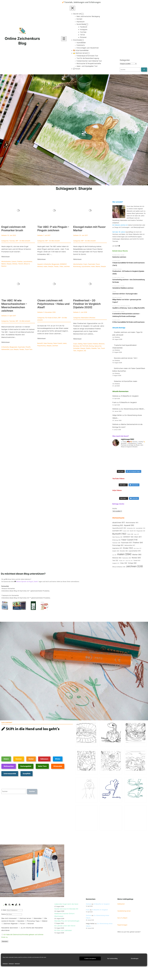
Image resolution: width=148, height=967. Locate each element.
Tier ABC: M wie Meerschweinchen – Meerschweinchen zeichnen (14, 305)
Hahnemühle (5, 349)
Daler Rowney (48, 343)
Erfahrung (116, 540)
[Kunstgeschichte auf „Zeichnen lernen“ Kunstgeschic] (117, 465)
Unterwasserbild (10, 773)
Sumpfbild (26, 773)
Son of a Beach (122, 918)
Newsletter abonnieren (9, 928)
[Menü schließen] (72, 8)
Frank (114, 402)
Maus (86, 801)
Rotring (91, 346)
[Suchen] (144, 69)
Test (98, 348)
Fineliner (19, 261)
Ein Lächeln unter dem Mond (64, 926)
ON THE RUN (84, 346)
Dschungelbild (25, 766)
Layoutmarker (27, 261)
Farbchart (116, 542)
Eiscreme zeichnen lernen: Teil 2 (125, 358)
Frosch (135, 801)
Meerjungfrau (86, 745)
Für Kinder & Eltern (51, 317)
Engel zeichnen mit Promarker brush (13, 228)
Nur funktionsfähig (112, 958)
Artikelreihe (47, 264)
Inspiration (117, 548)
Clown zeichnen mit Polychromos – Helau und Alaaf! (53, 304)
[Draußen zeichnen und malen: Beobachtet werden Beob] (140, 459)
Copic (85, 264)
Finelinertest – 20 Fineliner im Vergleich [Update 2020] (87, 304)
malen (45, 266)
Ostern (6, 759)
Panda (86, 773)
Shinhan (14, 264)
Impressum (5, 963)
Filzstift (28, 347)
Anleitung (117, 525)
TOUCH (20, 264)
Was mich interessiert (9, 918)
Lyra (11, 349)
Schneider (76, 348)
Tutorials (12, 241)
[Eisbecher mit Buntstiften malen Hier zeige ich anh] (117, 459)
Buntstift (40, 343)
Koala (135, 745)
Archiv (114, 508)
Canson (13, 261)
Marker (3, 264)
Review (136, 558)
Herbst (31, 759)
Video (61, 266)
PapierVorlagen (122, 925)
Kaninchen (86, 829)
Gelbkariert (121, 904)
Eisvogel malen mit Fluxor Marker (89, 228)
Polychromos (41, 345)
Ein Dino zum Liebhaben (63, 930)
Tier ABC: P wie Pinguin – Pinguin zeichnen (53, 228)
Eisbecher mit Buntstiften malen (125, 381)
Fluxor (98, 264)
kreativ (115, 551)
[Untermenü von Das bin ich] (82, 14)
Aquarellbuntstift (119, 528)
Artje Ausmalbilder (61, 899)
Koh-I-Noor (137, 548)
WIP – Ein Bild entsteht (23, 241)
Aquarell (40, 264)
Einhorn (135, 829)
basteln (126, 530)
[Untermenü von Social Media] (87, 24)
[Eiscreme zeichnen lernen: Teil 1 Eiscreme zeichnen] (129, 459)
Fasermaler (91, 264)
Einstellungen (134, 958)
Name (3, 914)
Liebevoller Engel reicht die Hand (66, 904)
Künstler (124, 551)
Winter (57, 759)
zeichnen (67, 266)
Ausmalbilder (140, 528)
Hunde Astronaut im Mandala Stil (66, 909)
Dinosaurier (111, 744)
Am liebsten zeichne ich (120, 225)
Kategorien (125, 60)
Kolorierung (77, 266)
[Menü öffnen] (64, 38)
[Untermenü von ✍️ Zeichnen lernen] (88, 53)
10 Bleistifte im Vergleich (130, 396)
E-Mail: (4, 910)
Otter (111, 773)
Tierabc (56, 266)
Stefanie (4, 235)
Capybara (135, 773)
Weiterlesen (5, 257)
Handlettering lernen (124, 911)
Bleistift (133, 530)
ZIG (85, 350)
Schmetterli (109, 801)
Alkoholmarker (6, 261)
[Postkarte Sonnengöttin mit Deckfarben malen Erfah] (140, 465)
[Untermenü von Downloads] (82, 40)
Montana (76, 346)
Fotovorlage (118, 545)
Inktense (40, 266)
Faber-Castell (57, 343)
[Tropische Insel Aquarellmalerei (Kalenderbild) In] (117, 453)
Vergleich (80, 350)
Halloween (44, 759)
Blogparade (55, 264)
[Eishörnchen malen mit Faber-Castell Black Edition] (140, 453)
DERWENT (63, 264)
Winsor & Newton (118, 567)
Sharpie (9, 264)
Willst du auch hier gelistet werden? (128, 932)
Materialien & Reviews (88, 317)
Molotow (101, 344)
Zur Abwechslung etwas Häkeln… (133, 409)
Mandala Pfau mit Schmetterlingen (66, 921)
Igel (111, 829)
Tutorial (136, 560)
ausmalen (117, 531)
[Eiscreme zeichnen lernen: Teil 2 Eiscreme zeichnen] (129, 453)
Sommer (19, 759)
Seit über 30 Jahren (118, 232)
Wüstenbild (57, 766)
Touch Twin (28, 349)
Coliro (130, 534)
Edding (80, 344)
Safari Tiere (42, 766)
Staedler (94, 348)
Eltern (138, 537)
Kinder (128, 548)
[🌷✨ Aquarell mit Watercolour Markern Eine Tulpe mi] (129, 465)
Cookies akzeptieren (90, 958)
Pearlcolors (126, 558)
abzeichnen (118, 523)
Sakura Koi (97, 346)
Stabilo (88, 348)
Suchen (32, 791)
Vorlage (132, 563)
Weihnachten (9, 766)
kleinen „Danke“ (27, 581)
